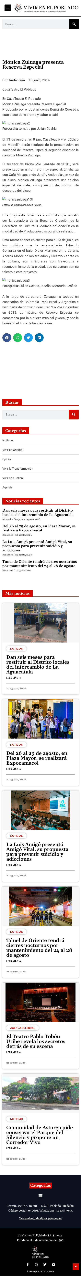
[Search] (74, 24)
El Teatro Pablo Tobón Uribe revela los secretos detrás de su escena (35, 1042)
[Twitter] (45, 1264)
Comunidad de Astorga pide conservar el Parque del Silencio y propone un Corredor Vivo (39, 1135)
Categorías (40, 1185)
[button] (8, 8)
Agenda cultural (22, 1027)
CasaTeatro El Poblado (19, 89)
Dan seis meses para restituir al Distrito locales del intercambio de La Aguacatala (38, 512)
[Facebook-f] (27, 1264)
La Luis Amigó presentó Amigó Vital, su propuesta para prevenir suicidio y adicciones (37, 546)
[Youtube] (53, 1264)
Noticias (16, 648)
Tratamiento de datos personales (40, 1218)
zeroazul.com (47, 1271)
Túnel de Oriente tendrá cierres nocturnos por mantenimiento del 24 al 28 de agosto (39, 563)
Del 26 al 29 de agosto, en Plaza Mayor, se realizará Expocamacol (39, 528)
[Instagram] (36, 1264)
